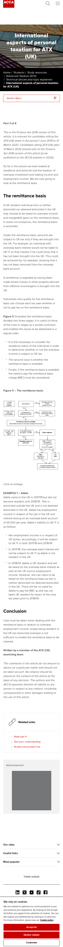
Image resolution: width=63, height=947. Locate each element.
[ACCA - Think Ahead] (8, 7)
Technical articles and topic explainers (29, 79)
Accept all (31, 927)
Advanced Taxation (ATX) (21, 76)
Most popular (11, 862)
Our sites (9, 844)
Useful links (10, 853)
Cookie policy (47, 920)
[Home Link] (31, 876)
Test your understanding (27, 741)
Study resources (37, 72)
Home (6, 72)
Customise (31, 942)
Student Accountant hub (27, 746)
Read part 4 (20, 736)
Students (18, 72)
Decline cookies (32, 935)
